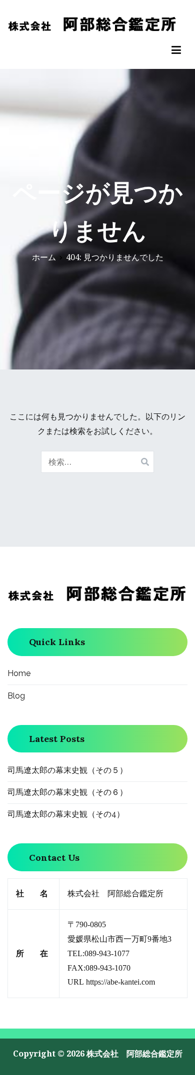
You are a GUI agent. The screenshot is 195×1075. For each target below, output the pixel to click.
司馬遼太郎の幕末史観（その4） (66, 814)
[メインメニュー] (176, 50)
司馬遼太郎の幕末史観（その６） (68, 792)
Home (19, 673)
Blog (16, 696)
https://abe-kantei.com (120, 982)
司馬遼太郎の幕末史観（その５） (68, 770)
